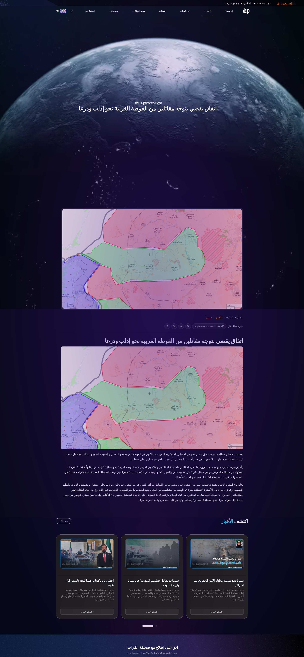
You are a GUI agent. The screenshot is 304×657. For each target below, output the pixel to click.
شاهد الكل (63, 521)
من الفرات (185, 11)
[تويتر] (12, 3)
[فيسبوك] (14, 3)
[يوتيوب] (8, 3)
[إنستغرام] (10, 3)
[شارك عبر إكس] (174, 326)
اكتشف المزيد (217, 611)
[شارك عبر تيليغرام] (181, 326)
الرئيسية (229, 11)
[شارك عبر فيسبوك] (167, 326)
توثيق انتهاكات (139, 11)
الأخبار (208, 11)
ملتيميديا (114, 11)
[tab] (156, 625)
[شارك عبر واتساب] (188, 326)
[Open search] (72, 11)
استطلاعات (90, 11)
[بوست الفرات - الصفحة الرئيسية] (246, 11)
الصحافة (162, 11)
